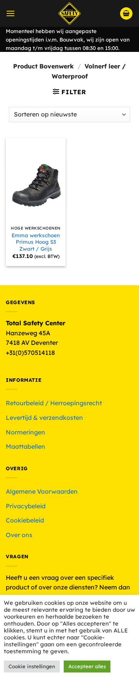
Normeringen (25, 432)
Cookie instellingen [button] (31, 666)
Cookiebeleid (25, 520)
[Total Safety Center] (69, 13)
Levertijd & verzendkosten (44, 417)
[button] (10, 13)
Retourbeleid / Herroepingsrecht (54, 403)
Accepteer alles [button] (87, 666)
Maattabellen (25, 446)
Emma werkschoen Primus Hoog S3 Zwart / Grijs (36, 242)
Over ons (19, 535)
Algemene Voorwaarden (42, 491)
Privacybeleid (26, 506)
